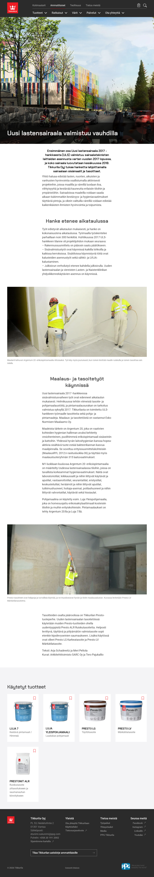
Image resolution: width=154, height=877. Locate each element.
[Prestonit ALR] (24, 774)
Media (103, 831)
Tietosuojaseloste (74, 830)
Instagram (137, 827)
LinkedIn (138, 831)
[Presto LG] (96, 718)
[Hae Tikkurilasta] (145, 5)
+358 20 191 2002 (49, 837)
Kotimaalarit (39, 5)
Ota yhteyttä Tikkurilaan (77, 823)
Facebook (138, 823)
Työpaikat (105, 823)
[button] (139, 5)
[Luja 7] (24, 718)
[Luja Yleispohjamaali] (60, 718)
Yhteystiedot (106, 827)
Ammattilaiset (57, 5)
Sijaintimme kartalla (41, 841)
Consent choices (72, 868)
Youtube (138, 835)
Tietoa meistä (93, 5)
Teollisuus (75, 5)
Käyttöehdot (71, 827)
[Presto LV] (132, 718)
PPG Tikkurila (107, 835)
